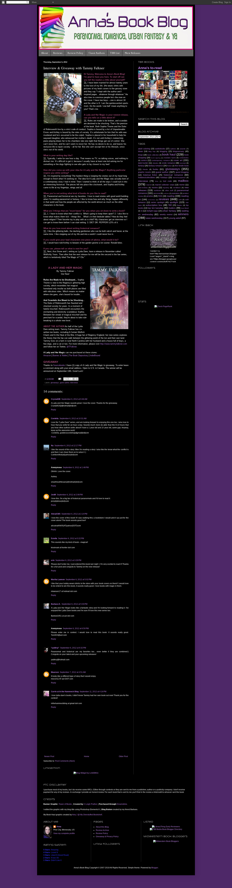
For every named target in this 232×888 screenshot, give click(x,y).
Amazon (47, 355)
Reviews (57, 53)
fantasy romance (156, 166)
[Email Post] (60, 379)
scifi (179, 200)
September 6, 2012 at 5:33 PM (74, 604)
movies (155, 188)
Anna (59, 827)
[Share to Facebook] (73, 379)
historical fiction (150, 175)
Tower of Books (65, 804)
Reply (53, 410)
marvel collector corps (164, 185)
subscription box (154, 205)
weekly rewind (166, 214)
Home (86, 756)
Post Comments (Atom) (65, 761)
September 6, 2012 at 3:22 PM (71, 538)
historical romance (173, 175)
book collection (153, 155)
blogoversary (178, 151)
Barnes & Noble (60, 355)
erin (52, 560)
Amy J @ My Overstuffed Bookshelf (87, 815)
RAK (160, 196)
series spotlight (157, 202)
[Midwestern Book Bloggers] (166, 841)
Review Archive (102, 830)
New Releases (132, 53)
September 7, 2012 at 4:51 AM (73, 672)
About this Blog (102, 827)
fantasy (141, 166)
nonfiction (157, 190)
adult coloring (144, 149)
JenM (53, 495)
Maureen (55, 672)
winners (183, 214)
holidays (164, 177)
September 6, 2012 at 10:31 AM (72, 418)
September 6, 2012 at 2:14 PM (74, 514)
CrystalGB (55, 399)
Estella (54, 538)
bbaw (140, 151)
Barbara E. (56, 604)
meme (182, 185)
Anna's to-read (150, 68)
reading (170, 196)
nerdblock (177, 188)
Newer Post (49, 756)
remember (151, 200)
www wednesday (154, 218)
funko (155, 169)
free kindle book (182, 166)
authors (173, 149)
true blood (185, 208)
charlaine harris (170, 158)
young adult (175, 218)
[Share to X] (70, 379)
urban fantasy (169, 210)
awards (183, 149)
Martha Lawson (58, 579)
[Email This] (64, 379)
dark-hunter (143, 163)
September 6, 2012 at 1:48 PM (76, 467)
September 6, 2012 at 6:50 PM (76, 628)
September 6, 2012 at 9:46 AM (74, 399)
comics (144, 160)
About (44, 53)
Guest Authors (97, 53)
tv (141, 211)
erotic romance (168, 163)
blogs (140, 155)
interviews (74, 383)
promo (149, 196)
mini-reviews (143, 188)
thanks (179, 205)
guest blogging (182, 172)
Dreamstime (122, 804)
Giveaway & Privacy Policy (107, 836)
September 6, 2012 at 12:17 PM (67, 445)
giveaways (55, 383)
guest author (64, 383)
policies (166, 193)
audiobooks (160, 149)
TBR (170, 205)
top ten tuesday (155, 208)
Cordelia (55, 418)
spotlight (174, 202)
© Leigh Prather (90, 804)
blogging (163, 151)
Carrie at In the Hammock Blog (65, 691)
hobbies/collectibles (146, 177)
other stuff (169, 190)
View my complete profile (64, 833)
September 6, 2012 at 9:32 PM (73, 648)
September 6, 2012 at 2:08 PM (70, 495)
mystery (166, 188)
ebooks (155, 163)
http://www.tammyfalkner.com (113, 344)
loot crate (167, 181)
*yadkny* (55, 648)
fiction (169, 166)
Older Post (123, 756)
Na (52, 445)
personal (157, 193)
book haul (168, 154)
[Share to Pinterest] (76, 379)
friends (145, 169)
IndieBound (95, 355)
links (156, 181)
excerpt (183, 163)
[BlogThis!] (67, 379)
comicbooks (184, 158)
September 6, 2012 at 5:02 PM (79, 579)
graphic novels (144, 172)
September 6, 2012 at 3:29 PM (68, 560)
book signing (156, 158)
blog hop (151, 151)
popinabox (176, 193)
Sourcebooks (59, 365)
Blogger (154, 868)
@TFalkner (72, 346)
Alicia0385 (55, 514)
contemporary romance (161, 160)
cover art (177, 160)
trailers (172, 208)
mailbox (183, 180)
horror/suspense (179, 177)
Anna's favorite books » (180, 112)
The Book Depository (78, 355)
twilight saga (152, 211)
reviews (164, 199)
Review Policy (75, 53)
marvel (149, 185)
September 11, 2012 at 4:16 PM (93, 691)
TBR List (115, 53)
